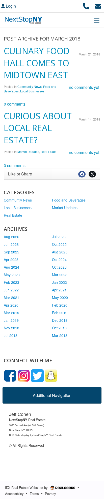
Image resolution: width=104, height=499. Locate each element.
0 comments (14, 104)
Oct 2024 (59, 259)
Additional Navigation (52, 395)
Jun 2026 (11, 244)
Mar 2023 (59, 274)
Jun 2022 (11, 289)
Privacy (50, 493)
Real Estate (49, 151)
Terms (34, 493)
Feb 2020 (59, 305)
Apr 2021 (59, 289)
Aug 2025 (59, 251)
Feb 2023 (11, 282)
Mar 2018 (59, 335)
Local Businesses (32, 91)
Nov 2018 (11, 327)
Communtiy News (29, 86)
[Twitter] (37, 375)
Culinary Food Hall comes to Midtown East (36, 63)
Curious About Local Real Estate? (38, 128)
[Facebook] (10, 375)
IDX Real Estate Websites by (27, 487)
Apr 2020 (11, 305)
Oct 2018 (59, 327)
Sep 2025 (11, 251)
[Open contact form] (98, 5)
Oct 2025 (59, 244)
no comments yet (84, 87)
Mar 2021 (11, 297)
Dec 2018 (59, 320)
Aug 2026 (11, 236)
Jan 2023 (59, 282)
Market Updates (28, 151)
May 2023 (12, 274)
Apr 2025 (11, 259)
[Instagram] (23, 375)
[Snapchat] (51, 375)
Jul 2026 (59, 236)
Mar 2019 (11, 312)
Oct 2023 (59, 267)
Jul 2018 (10, 335)
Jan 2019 (11, 320)
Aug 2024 (11, 267)
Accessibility (14, 493)
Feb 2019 (59, 312)
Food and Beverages (69, 200)
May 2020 (60, 297)
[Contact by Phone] (86, 5)
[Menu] (97, 20)
